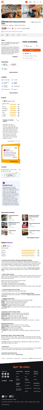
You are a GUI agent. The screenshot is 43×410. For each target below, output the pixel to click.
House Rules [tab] (7, 35)
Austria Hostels (19, 354)
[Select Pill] (26, 2)
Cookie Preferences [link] (5, 404)
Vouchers (26, 401)
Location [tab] (13, 34)
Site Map (37, 401)
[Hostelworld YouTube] (3, 376)
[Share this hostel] (40, 18)
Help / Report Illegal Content (19, 389)
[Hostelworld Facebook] (3, 374)
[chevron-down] (12, 246)
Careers (35, 379)
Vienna (2, 25)
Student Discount (28, 388)
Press (35, 376)
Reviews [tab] (18, 34)
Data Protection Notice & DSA (7, 401)
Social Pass (27, 373)
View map (11, 25)
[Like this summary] (16, 141)
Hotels (17, 376)
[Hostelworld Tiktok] (8, 376)
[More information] (18, 120)
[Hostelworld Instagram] (8, 374)
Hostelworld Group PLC (36, 374)
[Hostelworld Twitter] (5, 374)
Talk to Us (18, 386)
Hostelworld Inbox (37, 391)
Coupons (22, 401)
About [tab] (2, 34)
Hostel (3, 20)
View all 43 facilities (25, 28)
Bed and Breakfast (18, 379)
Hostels (17, 373)
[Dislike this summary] (19, 141)
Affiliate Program (37, 388)
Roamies (26, 391)
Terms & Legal (16, 401)
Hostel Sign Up (36, 385)
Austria (6, 25)
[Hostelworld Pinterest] (5, 376)
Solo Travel (27, 385)
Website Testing (32, 401)
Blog (26, 376)
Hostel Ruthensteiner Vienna (27, 293)
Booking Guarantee (27, 379)
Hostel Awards (27, 382)
